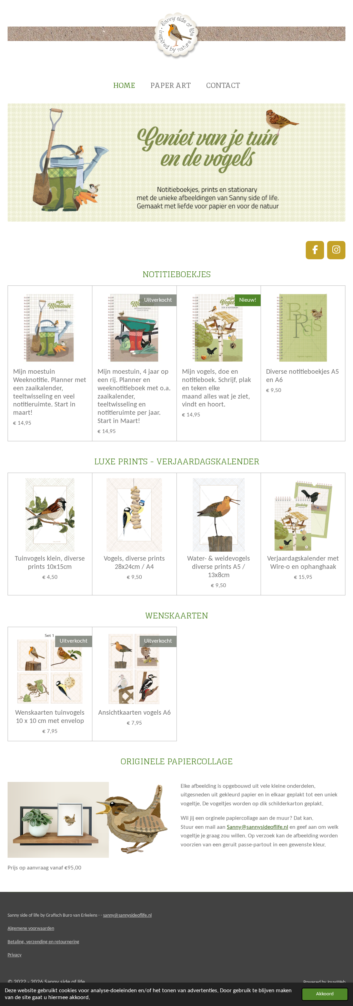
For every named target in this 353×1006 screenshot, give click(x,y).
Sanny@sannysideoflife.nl (257, 827)
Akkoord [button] (325, 994)
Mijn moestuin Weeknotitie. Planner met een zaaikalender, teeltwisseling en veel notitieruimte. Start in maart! (49, 392)
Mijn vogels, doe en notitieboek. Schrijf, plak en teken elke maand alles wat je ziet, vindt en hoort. (216, 388)
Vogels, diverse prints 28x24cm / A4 (134, 563)
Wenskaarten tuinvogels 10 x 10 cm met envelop (49, 717)
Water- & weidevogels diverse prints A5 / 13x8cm (218, 567)
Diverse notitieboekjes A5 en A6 (302, 376)
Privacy (14, 955)
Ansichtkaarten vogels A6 (134, 713)
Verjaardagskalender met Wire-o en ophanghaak (303, 563)
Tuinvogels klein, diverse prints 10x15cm (50, 563)
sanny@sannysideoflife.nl (127, 915)
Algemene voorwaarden (31, 928)
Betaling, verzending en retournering (43, 942)
